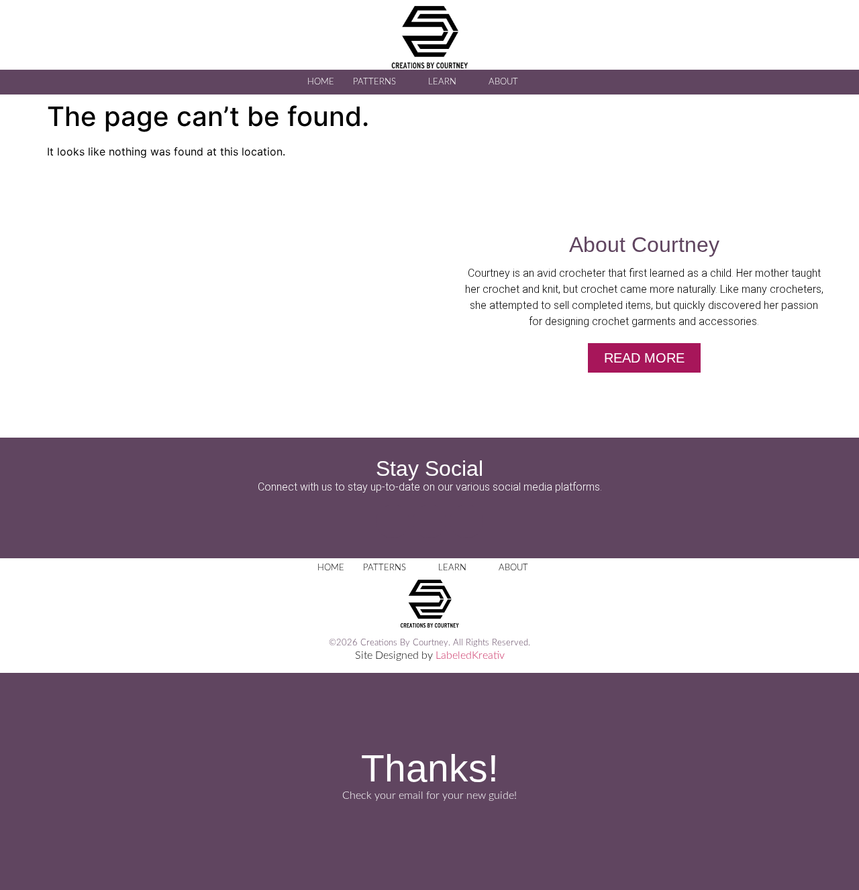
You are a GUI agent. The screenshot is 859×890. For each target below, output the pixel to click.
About (503, 82)
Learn (442, 82)
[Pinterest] (466, 521)
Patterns (374, 82)
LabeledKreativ (470, 655)
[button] (551, 81)
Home (320, 82)
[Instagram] (429, 521)
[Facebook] (392, 521)
